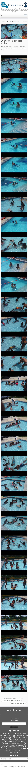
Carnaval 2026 (14, 716)
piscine (23, 46)
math (18, 743)
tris (22, 751)
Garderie (4, 739)
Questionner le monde (14, 747)
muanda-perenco (10, 48)
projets (19, 745)
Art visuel (13, 733)
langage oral (10, 741)
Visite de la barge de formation (14, 713)
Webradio (14, 753)
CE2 (5, 735)
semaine (23, 749)
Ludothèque (14, 715)
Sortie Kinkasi (14, 718)
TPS (19, 751)
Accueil (3, 21)
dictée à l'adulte (21, 737)
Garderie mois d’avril (18, 703)
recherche (4, 749)
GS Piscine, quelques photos (11, 700)
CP (7, 21)
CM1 (9, 735)
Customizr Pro (13, 768)
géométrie (15, 739)
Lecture (21, 741)
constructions (6, 737)
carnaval (24, 733)
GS (10, 739)
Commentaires (22, 735)
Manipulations (9, 743)
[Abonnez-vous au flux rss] (1, 15)
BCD (20, 733)
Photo (7, 745)
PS (25, 745)
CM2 (13, 735)
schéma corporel (13, 749)
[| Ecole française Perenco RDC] (14, 4)
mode (22, 743)
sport (2, 48)
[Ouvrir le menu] (25, 15)
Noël (3, 745)
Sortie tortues (14, 720)
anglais (5, 733)
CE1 (2, 735)
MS (25, 743)
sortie (7, 751)
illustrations (22, 739)
